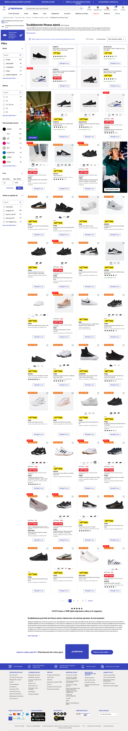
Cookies (68, 698)
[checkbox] (13, 129)
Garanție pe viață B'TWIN (54, 682)
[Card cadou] (27, 714)
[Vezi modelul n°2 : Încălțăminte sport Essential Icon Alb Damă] (89, 114)
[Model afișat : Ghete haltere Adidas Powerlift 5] (112, 568)
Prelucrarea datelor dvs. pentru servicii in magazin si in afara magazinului (73, 690)
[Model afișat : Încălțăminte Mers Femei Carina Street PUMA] (32, 165)
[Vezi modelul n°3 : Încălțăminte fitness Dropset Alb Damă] (118, 263)
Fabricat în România (15, 693)
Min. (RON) (6, 179)
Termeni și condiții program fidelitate (71, 678)
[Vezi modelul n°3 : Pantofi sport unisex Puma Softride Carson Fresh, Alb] (118, 365)
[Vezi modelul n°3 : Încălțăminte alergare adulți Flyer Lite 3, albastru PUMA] (116, 314)
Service (49, 684)
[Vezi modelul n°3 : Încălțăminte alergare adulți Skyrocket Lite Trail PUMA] (118, 413)
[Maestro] (19, 714)
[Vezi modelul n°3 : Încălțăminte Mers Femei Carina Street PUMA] (40, 165)
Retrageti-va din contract (33, 688)
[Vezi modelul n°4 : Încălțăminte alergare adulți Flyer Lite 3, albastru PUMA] (120, 314)
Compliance (13, 686)
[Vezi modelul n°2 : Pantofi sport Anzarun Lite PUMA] (87, 516)
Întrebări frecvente (109, 683)
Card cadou (50, 677)
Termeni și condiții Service (71, 685)
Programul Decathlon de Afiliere (92, 685)
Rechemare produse (53, 689)
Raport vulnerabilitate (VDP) (72, 703)
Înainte (90, 601)
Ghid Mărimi (31, 691)
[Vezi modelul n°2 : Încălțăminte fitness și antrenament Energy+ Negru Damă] (112, 114)
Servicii (117, 13)
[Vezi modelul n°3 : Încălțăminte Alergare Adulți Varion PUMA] (91, 462)
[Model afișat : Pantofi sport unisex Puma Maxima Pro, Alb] (85, 413)
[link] (33, 137)
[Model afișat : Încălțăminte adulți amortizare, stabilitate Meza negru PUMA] (60, 365)
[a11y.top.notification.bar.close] (124, 3)
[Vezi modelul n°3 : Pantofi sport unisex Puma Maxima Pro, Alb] (93, 413)
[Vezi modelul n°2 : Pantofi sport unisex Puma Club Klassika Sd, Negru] (40, 216)
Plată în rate (32, 683)
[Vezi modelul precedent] (105, 114)
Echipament (55, 13)
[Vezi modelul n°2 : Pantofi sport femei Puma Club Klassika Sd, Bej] (62, 568)
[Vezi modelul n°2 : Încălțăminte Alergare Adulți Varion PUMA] (87, 462)
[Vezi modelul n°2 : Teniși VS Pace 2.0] (62, 165)
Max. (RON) (17, 179)
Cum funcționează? (109, 677)
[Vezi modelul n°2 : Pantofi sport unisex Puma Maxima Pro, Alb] (89, 413)
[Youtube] (58, 714)
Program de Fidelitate (53, 675)
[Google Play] (38, 720)
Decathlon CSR (13, 689)
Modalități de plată (34, 677)
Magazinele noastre (15, 679)
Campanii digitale (33, 694)
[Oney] (14, 718)
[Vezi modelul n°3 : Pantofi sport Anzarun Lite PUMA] (91, 516)
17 (83, 601)
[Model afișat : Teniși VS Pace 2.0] (58, 165)
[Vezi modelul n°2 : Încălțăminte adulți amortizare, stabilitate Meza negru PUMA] (64, 365)
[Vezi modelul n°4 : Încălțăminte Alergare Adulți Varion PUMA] (95, 462)
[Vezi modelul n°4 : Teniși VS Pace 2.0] (69, 165)
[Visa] (10, 714)
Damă (26, 13)
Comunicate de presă (15, 677)
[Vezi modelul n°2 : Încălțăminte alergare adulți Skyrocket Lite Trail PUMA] (114, 413)
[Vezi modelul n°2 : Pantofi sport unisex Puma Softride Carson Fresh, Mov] (114, 365)
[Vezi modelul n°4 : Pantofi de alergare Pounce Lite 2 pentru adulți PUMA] (120, 462)
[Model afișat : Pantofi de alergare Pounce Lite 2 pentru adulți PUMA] (109, 462)
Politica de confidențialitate (71, 695)
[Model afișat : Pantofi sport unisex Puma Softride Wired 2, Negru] (60, 216)
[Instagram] (61, 714)
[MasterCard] (14, 714)
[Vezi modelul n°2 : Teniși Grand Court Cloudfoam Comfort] (38, 365)
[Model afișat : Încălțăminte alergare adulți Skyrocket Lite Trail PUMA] (111, 413)
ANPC (67, 700)
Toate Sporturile (13, 13)
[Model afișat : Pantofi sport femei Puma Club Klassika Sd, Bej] (58, 568)
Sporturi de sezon (90, 680)
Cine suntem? (13, 675)
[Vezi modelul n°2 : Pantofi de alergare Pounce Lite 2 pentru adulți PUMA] (112, 462)
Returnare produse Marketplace (109, 680)
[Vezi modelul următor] (123, 114)
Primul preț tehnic (14, 691)
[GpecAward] (59, 720)
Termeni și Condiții (19, 726)
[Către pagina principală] (15, 8)
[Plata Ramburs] (19, 719)
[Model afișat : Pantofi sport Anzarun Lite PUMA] (83, 516)
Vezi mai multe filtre (9, 78)
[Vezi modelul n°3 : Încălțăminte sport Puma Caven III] (40, 314)
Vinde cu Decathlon (109, 675)
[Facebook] (55, 714)
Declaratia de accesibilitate (65, 728)
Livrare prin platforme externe (34, 680)
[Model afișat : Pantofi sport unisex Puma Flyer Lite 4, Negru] (62, 263)
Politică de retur (33, 685)
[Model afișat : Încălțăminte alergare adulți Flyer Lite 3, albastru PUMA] (109, 314)
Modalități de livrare (34, 675)
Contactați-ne (13, 698)
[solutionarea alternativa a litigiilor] (83, 715)
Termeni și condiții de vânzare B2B (72, 681)
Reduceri (96, 13)
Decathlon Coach (90, 682)
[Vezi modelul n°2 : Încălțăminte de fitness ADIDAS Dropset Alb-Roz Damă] (114, 263)
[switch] (4, 35)
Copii (44, 13)
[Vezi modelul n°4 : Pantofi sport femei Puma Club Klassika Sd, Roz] (69, 568)
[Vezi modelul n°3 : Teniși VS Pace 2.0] (65, 165)
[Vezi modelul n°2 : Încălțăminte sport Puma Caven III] (36, 314)
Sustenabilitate (14, 684)
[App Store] (38, 715)
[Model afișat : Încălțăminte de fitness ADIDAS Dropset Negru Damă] (111, 263)
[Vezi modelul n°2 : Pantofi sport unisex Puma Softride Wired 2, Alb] (64, 216)
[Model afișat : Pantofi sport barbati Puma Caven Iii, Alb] (32, 314)
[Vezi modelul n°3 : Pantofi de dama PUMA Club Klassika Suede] (65, 568)
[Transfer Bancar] (23, 715)
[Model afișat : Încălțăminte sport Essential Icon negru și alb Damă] (85, 114)
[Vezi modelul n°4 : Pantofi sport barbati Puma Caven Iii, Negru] (44, 314)
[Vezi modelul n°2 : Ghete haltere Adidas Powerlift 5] (116, 568)
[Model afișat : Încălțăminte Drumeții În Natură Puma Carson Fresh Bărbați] (111, 365)
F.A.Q (83, 726)
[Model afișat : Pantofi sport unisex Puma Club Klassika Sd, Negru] (36, 216)
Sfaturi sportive (89, 677)
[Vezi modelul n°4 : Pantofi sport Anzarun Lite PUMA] (95, 516)
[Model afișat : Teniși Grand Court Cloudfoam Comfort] (34, 365)
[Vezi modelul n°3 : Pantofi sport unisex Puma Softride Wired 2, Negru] (67, 216)
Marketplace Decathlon (16, 696)
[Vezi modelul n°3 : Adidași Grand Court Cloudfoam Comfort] (42, 365)
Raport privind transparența (94, 726)
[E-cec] (10, 719)
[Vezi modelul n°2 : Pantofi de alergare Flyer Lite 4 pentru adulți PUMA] (65, 263)
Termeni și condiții (71, 675)
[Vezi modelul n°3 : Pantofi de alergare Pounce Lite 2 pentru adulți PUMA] (116, 462)
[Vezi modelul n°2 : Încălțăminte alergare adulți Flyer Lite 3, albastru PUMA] (112, 314)
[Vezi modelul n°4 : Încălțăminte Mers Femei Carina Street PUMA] (44, 165)
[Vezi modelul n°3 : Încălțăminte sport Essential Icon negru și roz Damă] (93, 114)
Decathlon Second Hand (54, 686)
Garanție (49, 679)
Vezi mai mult (31, 33)
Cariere (11, 682)
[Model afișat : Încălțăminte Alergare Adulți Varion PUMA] (83, 462)
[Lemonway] (23, 718)
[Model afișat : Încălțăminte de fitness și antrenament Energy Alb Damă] (62, 114)
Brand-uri (107, 13)
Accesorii (67, 13)
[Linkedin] (65, 714)
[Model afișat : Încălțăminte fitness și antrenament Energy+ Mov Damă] (109, 114)
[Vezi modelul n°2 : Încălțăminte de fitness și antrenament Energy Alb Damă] (65, 114)
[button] (13, 60)
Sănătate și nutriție (81, 13)
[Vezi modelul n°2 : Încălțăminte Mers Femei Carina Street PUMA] (36, 165)
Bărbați (35, 13)
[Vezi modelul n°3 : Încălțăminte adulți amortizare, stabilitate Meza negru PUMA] (67, 365)
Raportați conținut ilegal (110, 685)
